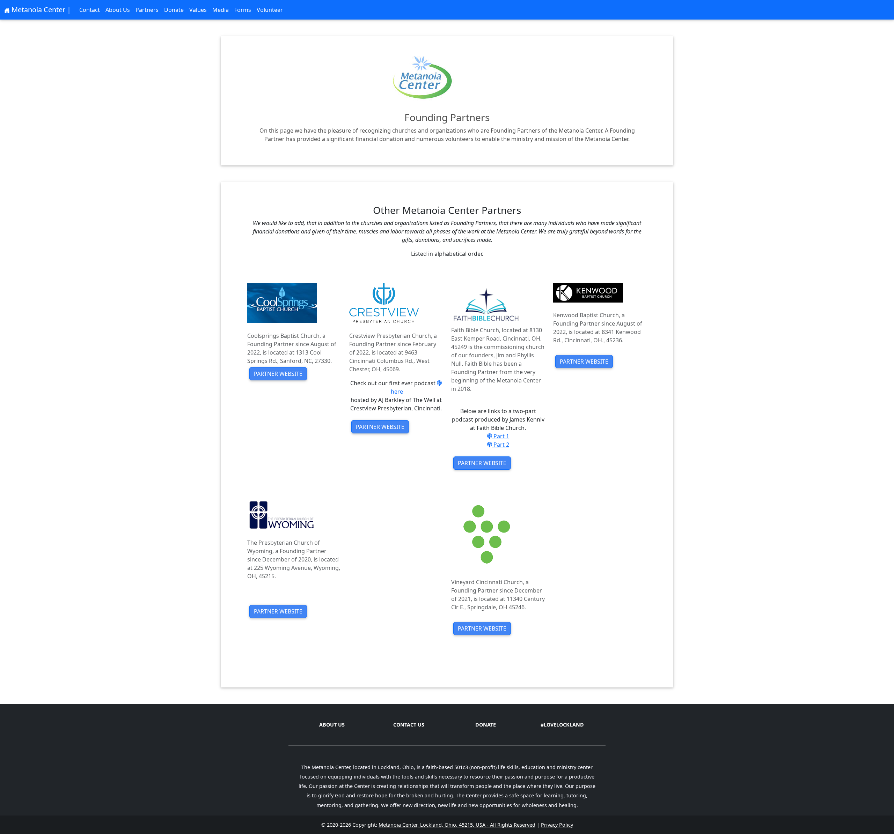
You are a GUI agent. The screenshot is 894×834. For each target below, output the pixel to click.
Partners (147, 10)
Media (220, 10)
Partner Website (278, 374)
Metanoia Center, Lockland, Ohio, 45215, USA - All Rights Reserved (457, 824)
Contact (89, 10)
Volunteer (270, 10)
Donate (174, 10)
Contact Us (408, 724)
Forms (242, 10)
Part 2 (500, 444)
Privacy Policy (557, 824)
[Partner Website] (282, 302)
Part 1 (500, 436)
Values (198, 10)
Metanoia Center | (40, 9)
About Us (117, 10)
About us (332, 724)
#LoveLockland (562, 724)
